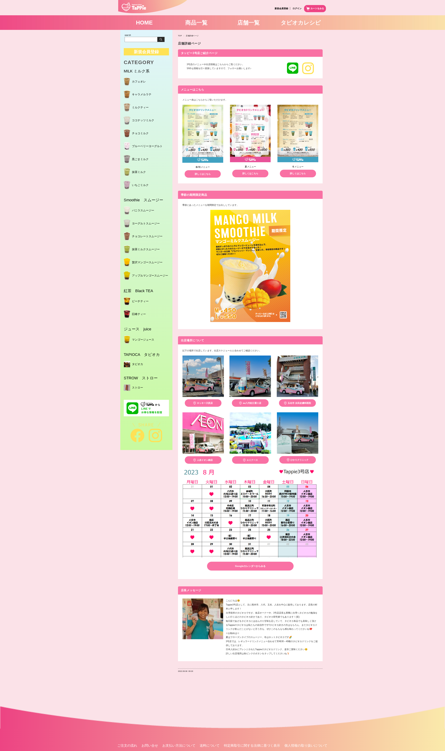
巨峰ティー (139, 314)
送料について (210, 745)
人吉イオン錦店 (205, 460)
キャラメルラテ (141, 94)
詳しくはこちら (203, 174)
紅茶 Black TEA (138, 291)
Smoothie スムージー (143, 200)
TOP (180, 36)
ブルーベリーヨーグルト (147, 146)
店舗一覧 (248, 22)
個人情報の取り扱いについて (305, 745)
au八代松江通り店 (252, 403)
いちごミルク (140, 185)
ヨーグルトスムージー (146, 223)
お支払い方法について (178, 745)
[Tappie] (132, 10)
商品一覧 (196, 22)
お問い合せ (149, 745)
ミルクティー (140, 107)
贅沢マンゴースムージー (147, 262)
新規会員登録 (281, 8)
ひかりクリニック (299, 460)
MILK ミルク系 (136, 71)
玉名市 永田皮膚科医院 (299, 403)
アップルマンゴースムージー (150, 275)
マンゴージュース (143, 339)
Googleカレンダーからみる (250, 566)
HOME (144, 22)
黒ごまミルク (140, 159)
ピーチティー (140, 301)
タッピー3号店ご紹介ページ (199, 53)
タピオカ (137, 364)
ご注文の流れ (127, 745)
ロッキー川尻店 (205, 403)
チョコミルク (140, 133)
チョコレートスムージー (147, 236)
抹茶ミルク (139, 172)
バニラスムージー (143, 210)
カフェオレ (139, 81)
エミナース (252, 460)
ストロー (137, 387)
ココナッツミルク (143, 120)
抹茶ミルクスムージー (146, 249)
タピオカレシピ (301, 22)
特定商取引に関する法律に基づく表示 (252, 745)
